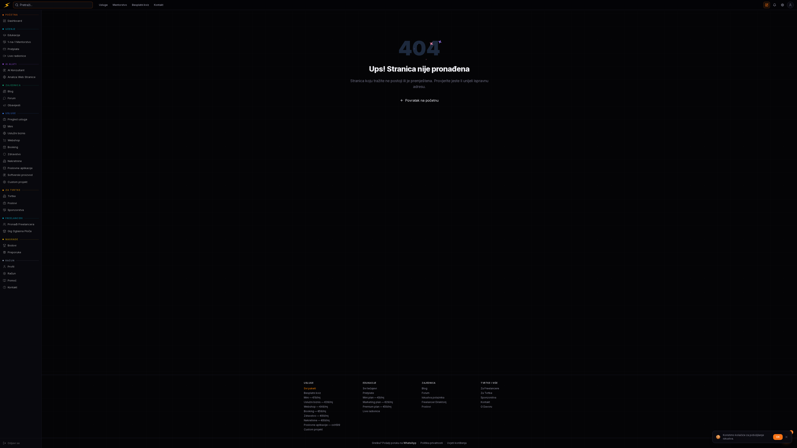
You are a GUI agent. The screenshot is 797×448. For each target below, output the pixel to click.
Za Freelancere (490, 388)
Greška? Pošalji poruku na (394, 442)
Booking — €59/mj (315, 411)
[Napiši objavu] (766, 5)
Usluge (103, 4)
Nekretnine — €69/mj (317, 420)
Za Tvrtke (486, 392)
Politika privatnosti (432, 442)
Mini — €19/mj (312, 397)
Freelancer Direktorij (434, 402)
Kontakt (158, 4)
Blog (424, 388)
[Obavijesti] (774, 5)
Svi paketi (310, 388)
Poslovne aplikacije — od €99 (322, 424)
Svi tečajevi (370, 388)
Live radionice (371, 411)
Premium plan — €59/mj (377, 406)
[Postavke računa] (782, 5)
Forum (425, 392)
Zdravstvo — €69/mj (316, 415)
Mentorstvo (120, 4)
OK (778, 436)
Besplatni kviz (140, 4)
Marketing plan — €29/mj (378, 402)
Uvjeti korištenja (457, 442)
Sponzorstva (488, 397)
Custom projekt (313, 429)
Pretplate (368, 392)
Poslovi (426, 406)
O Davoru (486, 406)
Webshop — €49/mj (316, 406)
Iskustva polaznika (433, 397)
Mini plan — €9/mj (373, 397)
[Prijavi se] (790, 5)
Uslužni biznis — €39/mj (318, 402)
